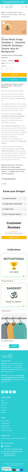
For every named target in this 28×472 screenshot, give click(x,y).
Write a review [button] (14, 237)
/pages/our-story (6, 361)
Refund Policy (5, 423)
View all (14, 346)
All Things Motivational (7, 281)
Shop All (3, 405)
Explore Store (5, 403)
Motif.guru (21, 463)
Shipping (3, 63)
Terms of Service (6, 428)
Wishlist (3, 412)
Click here (16, 379)
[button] (2, 7)
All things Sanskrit (5, 310)
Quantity (3, 65)
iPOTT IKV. (18, 465)
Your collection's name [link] (7, 340)
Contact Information (6, 430)
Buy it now (14, 79)
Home (3, 12)
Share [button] (4, 183)
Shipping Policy (5, 425)
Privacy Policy (5, 420)
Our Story (4, 407)
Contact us (4, 410)
